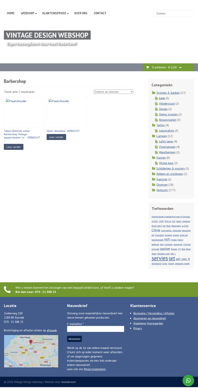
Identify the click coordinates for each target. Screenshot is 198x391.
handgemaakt (158, 239)
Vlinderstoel (167, 103)
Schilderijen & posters (170, 168)
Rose (183, 249)
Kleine (180, 239)
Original (187, 244)
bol (164, 226)
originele (155, 249)
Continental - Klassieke (171, 230)
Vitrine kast (166, 163)
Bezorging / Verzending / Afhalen (153, 313)
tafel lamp (166, 141)
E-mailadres (75, 324)
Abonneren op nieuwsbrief (149, 318)
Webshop (27, 13)
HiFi (167, 239)
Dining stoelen (168, 114)
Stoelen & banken (168, 93)
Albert (179, 221)
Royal (188, 249)
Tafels (160, 125)
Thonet (171, 263)
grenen (176, 235)
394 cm (168, 221)
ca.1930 (185, 226)
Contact (100, 13)
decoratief (186, 230)
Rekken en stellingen (169, 174)
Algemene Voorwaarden (148, 323)
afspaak (52, 330)
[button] (188, 380)
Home (11, 13)
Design (163, 109)
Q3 (179, 249)
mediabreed (68, 382)
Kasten (161, 157)
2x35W (155, 221)
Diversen (162, 185)
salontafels (166, 130)
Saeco (154, 253)
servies (160, 258)
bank (162, 98)
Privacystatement (95, 369)
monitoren (178, 244)
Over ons (80, 13)
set (172, 258)
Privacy (137, 328)
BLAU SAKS (157, 226)
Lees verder (14, 147)
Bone (168, 226)
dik (153, 235)
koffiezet (155, 244)
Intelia (174, 239)
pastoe (165, 248)
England (168, 235)
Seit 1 (173, 253)
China (156, 230)
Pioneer (174, 249)
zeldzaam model (182, 263)
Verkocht (162, 190)
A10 (173, 221)
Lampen (161, 136)
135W (161, 221)
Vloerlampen (167, 147)
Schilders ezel (163, 253)
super (164, 263)
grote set (184, 235)
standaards (156, 263)
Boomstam (176, 226)
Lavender (169, 244)
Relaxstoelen (167, 120)
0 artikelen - (164, 67)
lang (162, 244)
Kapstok (161, 179)
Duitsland (159, 235)
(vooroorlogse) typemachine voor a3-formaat (171, 216)
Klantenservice (54, 13)
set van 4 (183, 259)
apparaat (186, 221)
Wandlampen (167, 152)
